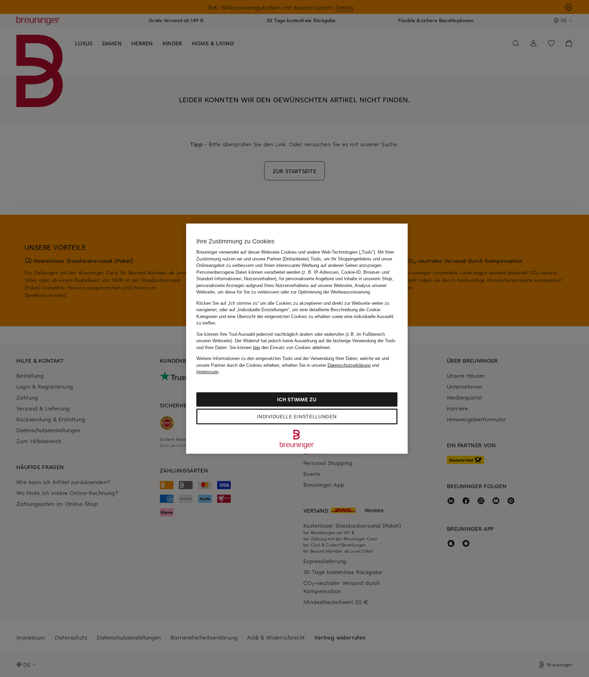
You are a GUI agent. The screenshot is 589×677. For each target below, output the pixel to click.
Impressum (207, 371)
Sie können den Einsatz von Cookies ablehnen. (280, 347)
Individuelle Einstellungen (296, 416)
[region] (297, 339)
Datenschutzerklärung (349, 364)
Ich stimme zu (296, 399)
